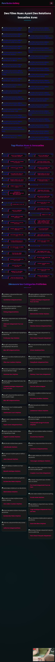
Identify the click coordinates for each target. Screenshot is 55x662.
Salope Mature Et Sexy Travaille (43, 203)
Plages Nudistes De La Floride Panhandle (17, 241)
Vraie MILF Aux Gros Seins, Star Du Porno (43, 191)
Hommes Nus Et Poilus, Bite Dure (16, 223)
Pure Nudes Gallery (10, 3)
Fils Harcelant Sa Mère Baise (17, 247)
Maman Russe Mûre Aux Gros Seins (16, 260)
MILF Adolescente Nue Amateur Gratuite (43, 197)
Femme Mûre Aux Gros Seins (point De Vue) (43, 174)
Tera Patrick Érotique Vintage (43, 270)
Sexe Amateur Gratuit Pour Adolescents (16, 174)
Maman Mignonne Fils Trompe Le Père (43, 180)
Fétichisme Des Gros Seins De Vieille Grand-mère (43, 209)
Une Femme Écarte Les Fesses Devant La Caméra (43, 252)
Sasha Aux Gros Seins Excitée (43, 241)
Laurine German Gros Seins (43, 264)
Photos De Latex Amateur (17, 266)
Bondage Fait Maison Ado (17, 168)
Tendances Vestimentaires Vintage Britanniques (17, 193)
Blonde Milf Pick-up (18, 204)
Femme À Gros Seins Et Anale (16, 186)
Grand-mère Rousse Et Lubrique (16, 229)
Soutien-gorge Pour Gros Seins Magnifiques (43, 162)
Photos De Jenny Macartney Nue (17, 254)
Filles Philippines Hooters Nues (43, 229)
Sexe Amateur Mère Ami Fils (16, 235)
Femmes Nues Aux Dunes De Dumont (17, 162)
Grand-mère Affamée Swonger (17, 217)
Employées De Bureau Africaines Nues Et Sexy (43, 235)
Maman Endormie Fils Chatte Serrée (43, 276)
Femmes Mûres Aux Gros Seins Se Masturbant (17, 180)
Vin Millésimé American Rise (43, 258)
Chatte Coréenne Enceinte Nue (17, 211)
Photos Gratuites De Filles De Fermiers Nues (16, 278)
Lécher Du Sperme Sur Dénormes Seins (43, 168)
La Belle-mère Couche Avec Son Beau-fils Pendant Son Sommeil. (43, 222)
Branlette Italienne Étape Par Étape (17, 272)
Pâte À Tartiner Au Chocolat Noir (43, 156)
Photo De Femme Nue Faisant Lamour (17, 156)
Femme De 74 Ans (46, 214)
